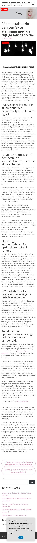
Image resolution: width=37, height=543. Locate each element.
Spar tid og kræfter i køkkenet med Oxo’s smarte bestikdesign (18, 471)
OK (21, 537)
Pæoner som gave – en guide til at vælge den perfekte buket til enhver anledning (19, 463)
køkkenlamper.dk (22, 401)
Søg (3, 478)
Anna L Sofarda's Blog (16, 2)
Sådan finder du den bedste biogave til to (14, 515)
